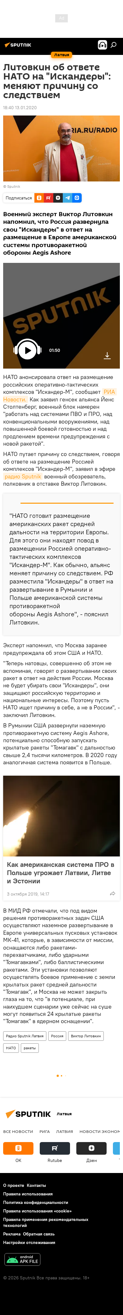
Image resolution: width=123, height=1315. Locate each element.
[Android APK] (22, 1260)
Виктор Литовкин (86, 1036)
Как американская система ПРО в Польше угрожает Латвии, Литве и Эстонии (60, 872)
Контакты (36, 1185)
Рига (44, 1131)
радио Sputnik (23, 476)
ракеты (30, 1047)
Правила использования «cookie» (37, 1211)
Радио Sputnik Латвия (25, 1036)
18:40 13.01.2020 (20, 107)
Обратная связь (39, 1234)
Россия (57, 1036)
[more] (112, 893)
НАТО (11, 1047)
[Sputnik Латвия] (19, 47)
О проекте (13, 1185)
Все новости (18, 1131)
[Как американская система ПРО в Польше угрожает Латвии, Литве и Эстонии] (61, 816)
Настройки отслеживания (29, 1242)
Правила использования (28, 1194)
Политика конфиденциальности (35, 1202)
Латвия (64, 1131)
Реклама (11, 1234)
